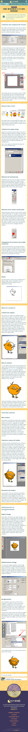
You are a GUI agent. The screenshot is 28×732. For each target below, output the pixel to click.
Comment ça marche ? (14, 712)
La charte (14, 714)
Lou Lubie (16, 730)
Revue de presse (14, 721)
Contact (14, 725)
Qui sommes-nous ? (14, 716)
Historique (14, 719)
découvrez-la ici (12, 368)
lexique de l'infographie (7, 60)
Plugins (14, 723)
